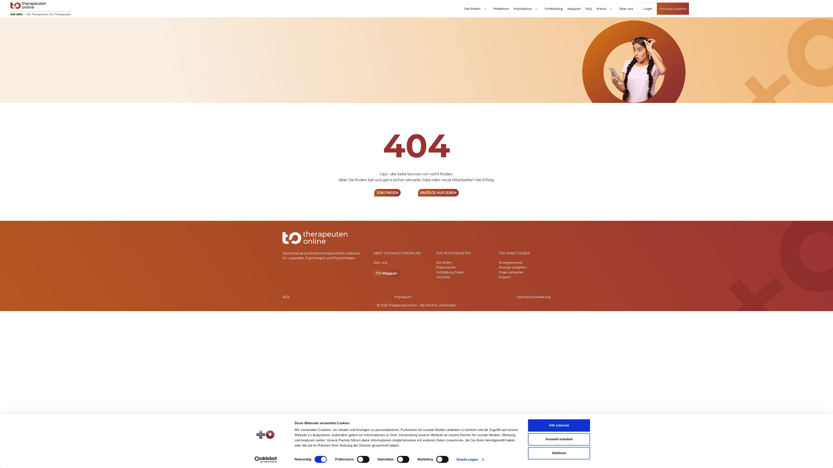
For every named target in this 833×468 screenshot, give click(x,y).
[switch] (363, 459)
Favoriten (443, 277)
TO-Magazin (386, 273)
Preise (601, 8)
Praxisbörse (523, 8)
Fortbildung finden (450, 272)
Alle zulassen (559, 425)
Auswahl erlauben (559, 439)
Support (505, 277)
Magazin (574, 8)
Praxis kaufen (446, 267)
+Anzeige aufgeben (673, 8)
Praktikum (501, 8)
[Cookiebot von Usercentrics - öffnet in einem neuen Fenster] (266, 459)
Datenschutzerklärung (534, 297)
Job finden (472, 8)
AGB (285, 297)
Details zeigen (467, 459)
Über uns (626, 8)
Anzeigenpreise (510, 263)
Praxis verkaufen (511, 272)
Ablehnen (559, 453)
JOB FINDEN (387, 193)
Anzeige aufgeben (513, 267)
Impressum (403, 297)
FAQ (588, 8)
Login (648, 8)
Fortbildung (554, 8)
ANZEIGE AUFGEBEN (438, 193)
